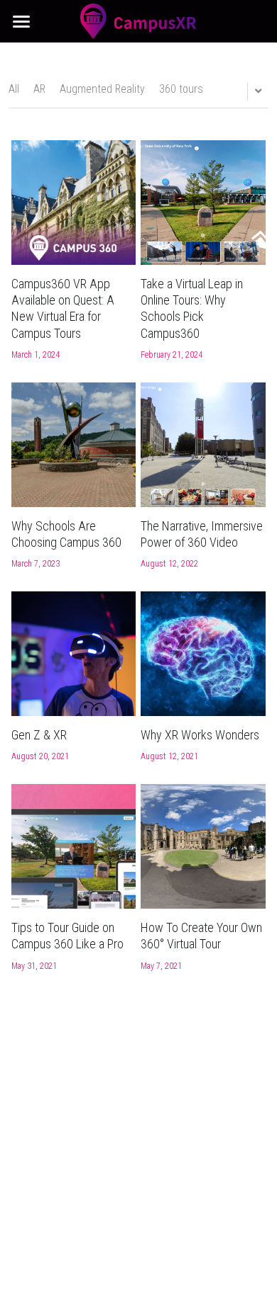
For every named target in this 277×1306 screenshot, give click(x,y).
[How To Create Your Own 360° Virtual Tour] (203, 846)
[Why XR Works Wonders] (203, 653)
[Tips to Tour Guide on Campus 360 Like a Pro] (73, 846)
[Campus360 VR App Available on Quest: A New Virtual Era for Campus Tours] (73, 202)
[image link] (138, 20)
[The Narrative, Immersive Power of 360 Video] (203, 444)
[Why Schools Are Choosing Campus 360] (73, 444)
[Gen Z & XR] (73, 653)
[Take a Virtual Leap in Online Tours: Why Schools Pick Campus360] (203, 202)
